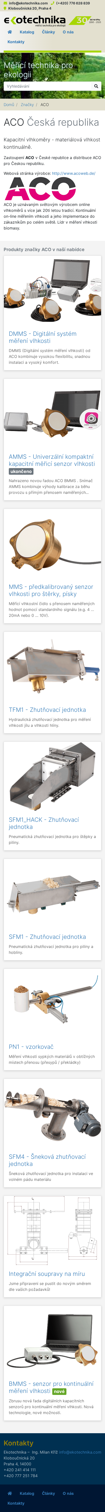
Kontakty (16, 41)
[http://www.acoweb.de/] (40, 188)
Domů (9, 104)
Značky (27, 104)
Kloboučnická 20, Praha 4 (29, 8)
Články (48, 31)
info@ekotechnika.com (28, 3)
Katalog (27, 31)
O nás (68, 31)
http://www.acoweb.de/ (73, 173)
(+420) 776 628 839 (73, 3)
